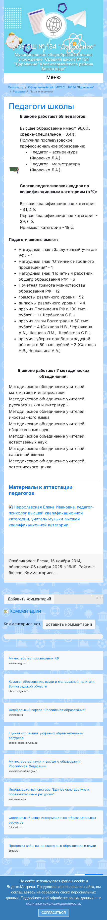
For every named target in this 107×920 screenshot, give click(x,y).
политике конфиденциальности (53, 903)
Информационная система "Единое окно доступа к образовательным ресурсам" (49, 792)
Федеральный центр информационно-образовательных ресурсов (52, 820)
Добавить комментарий (29, 599)
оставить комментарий (69, 624)
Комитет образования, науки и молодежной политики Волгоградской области (52, 684)
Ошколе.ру (15, 87)
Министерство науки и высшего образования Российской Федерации (44, 764)
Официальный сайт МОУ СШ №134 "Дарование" (61, 87)
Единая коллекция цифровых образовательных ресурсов (46, 735)
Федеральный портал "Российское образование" (47, 710)
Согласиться (54, 913)
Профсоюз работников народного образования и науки (52, 846)
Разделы (19, 91)
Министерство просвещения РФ (34, 658)
